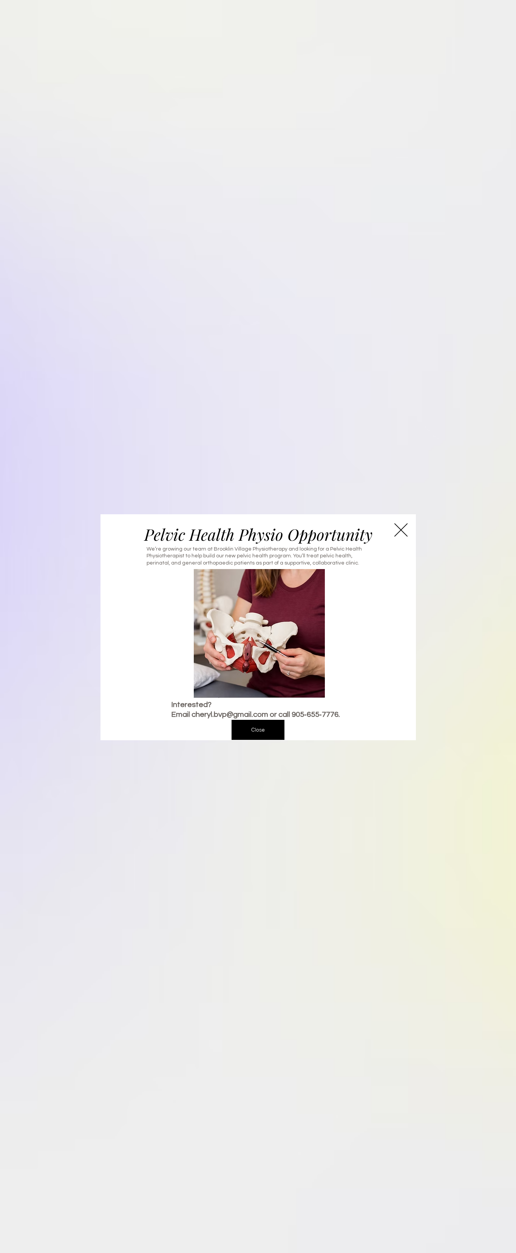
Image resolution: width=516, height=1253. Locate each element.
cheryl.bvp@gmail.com (230, 714)
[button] (401, 530)
